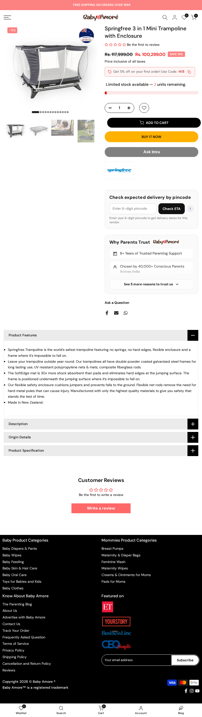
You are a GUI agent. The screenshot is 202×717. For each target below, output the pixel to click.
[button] (116, 44)
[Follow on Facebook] (186, 691)
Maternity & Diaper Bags (120, 555)
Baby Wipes (11, 555)
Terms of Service (15, 643)
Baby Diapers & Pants (19, 548)
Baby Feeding (13, 562)
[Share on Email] (116, 313)
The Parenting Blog (17, 604)
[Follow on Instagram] (191, 691)
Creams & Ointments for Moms (126, 575)
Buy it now (151, 137)
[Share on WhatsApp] (125, 313)
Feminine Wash (113, 562)
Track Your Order (15, 630)
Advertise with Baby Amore (23, 617)
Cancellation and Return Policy (26, 663)
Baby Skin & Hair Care (19, 568)
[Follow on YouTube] (197, 691)
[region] (151, 264)
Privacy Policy (13, 650)
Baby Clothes (12, 588)
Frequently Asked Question (23, 637)
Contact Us (11, 624)
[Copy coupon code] (189, 72)
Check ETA (172, 208)
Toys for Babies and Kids (21, 581)
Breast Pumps (112, 548)
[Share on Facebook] (107, 313)
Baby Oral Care (14, 575)
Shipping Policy (14, 657)
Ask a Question (117, 302)
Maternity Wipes (114, 568)
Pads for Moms (113, 581)
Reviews (8, 670)
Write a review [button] (101, 508)
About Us (9, 610)
